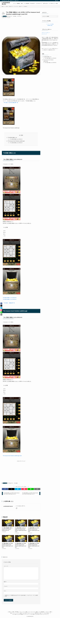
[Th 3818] (11, 265)
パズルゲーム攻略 (48, 611)
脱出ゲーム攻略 (11, 611)
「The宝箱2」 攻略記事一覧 (9, 302)
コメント (6, 566)
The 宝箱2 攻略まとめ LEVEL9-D (16, 139)
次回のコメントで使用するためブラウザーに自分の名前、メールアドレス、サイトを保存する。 (21, 596)
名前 (5, 581)
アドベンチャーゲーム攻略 (33, 611)
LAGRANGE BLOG (6, 3)
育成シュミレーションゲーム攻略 (16, 613)
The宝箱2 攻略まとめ (12, 137)
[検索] (57, 0)
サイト (5, 590)
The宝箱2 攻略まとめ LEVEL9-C (10, 299)
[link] (16, 508)
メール (5, 586)
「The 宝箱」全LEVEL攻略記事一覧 (10, 102)
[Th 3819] (11, 294)
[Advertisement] (21, 26)
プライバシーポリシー (46, 32)
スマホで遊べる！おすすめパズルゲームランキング (39, 614)
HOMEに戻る (49, 25)
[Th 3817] (11, 219)
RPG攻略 (16, 611)
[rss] (56, 0)
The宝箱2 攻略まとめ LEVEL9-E (9, 297)
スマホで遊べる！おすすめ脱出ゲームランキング (20, 614)
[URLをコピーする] (37, 489)
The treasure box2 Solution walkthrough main (12, 455)
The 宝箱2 (4, 16)
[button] (5, 489)
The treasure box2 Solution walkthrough (16, 141)
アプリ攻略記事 (41, 611)
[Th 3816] (11, 192)
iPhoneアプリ (10, 16)
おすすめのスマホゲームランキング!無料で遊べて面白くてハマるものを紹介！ (36, 613)
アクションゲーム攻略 (23, 611)
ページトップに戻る (50, 24)
